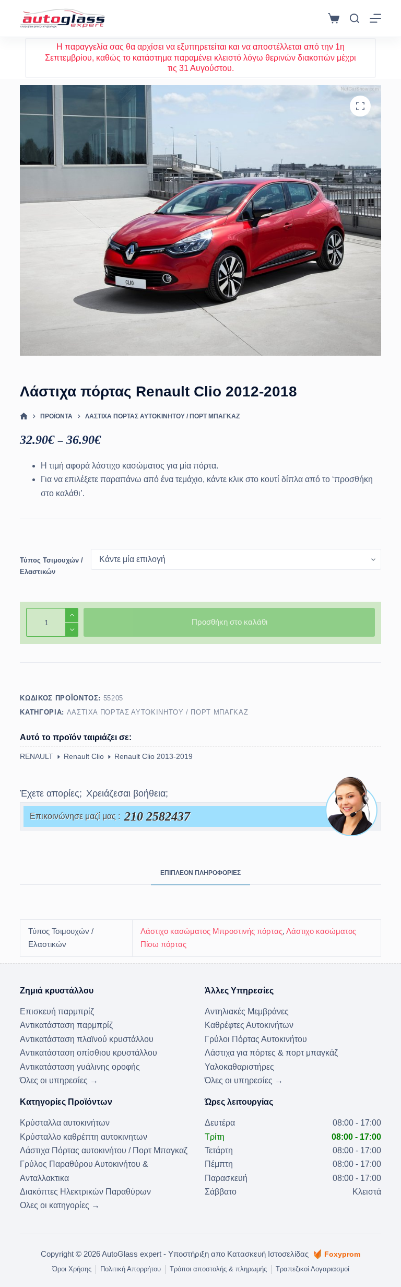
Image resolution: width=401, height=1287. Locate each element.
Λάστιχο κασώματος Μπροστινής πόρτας (211, 931)
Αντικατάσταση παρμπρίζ (66, 1025)
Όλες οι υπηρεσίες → (59, 1080)
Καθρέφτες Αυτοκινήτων (249, 1025)
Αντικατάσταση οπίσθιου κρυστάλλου (88, 1052)
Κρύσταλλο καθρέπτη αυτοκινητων (83, 1136)
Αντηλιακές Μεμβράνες (247, 1011)
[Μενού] (375, 18)
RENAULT (36, 756)
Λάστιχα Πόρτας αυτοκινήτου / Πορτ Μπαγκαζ (158, 712)
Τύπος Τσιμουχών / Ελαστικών (51, 565)
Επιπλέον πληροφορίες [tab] (200, 872)
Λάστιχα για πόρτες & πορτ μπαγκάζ (271, 1052)
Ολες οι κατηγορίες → (60, 1205)
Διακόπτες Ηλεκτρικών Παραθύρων (85, 1191)
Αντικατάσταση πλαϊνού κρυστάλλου (87, 1039)
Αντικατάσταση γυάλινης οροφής (80, 1066)
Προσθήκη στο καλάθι (229, 621)
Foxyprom (342, 1254)
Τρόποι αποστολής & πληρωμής (218, 1269)
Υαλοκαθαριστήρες (239, 1066)
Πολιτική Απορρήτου (130, 1269)
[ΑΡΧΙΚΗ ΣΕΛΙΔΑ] (24, 416)
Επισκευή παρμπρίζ (57, 1011)
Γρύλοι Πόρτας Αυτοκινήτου (256, 1039)
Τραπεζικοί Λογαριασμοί (312, 1269)
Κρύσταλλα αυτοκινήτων (65, 1122)
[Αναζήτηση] (354, 18)
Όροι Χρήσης (71, 1269)
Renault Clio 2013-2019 (153, 756)
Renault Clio (84, 756)
